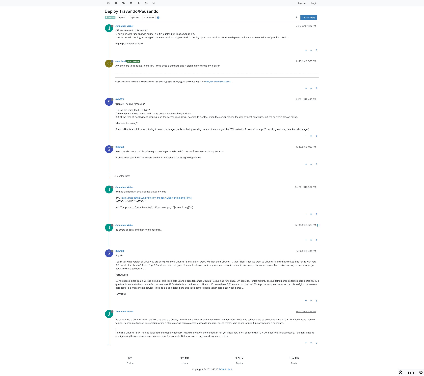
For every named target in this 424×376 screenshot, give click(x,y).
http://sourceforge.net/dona (218, 81)
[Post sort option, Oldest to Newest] (296, 17)
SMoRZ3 (119, 99)
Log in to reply (308, 17)
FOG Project (225, 369)
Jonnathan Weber (124, 26)
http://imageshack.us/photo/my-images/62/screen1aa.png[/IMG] (156, 197)
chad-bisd (120, 61)
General (111, 17)
